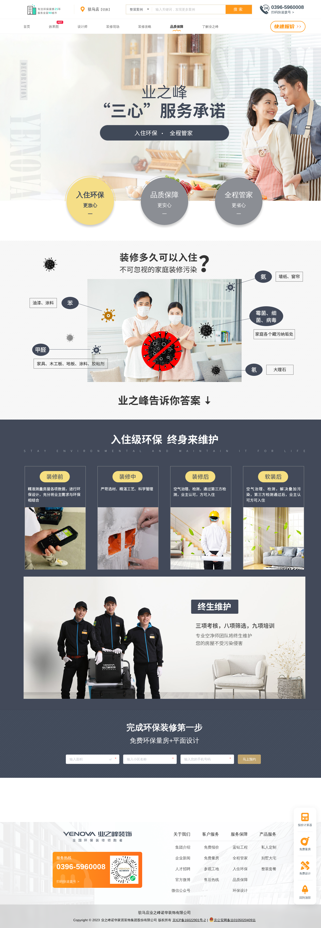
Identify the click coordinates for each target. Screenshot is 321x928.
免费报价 (211, 847)
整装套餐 (268, 869)
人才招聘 (182, 869)
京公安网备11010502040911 (235, 920)
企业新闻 (182, 858)
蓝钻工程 (240, 847)
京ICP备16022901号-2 (189, 920)
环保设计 (240, 891)
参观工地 (211, 869)
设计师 (82, 26)
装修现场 (112, 26)
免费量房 (211, 858)
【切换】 (105, 9)
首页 (26, 26)
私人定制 (268, 847)
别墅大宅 (268, 858)
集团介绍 (182, 847)
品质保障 (176, 26)
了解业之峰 (210, 26)
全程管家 (240, 858)
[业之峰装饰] (45, 9)
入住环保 (240, 869)
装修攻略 (144, 26)
